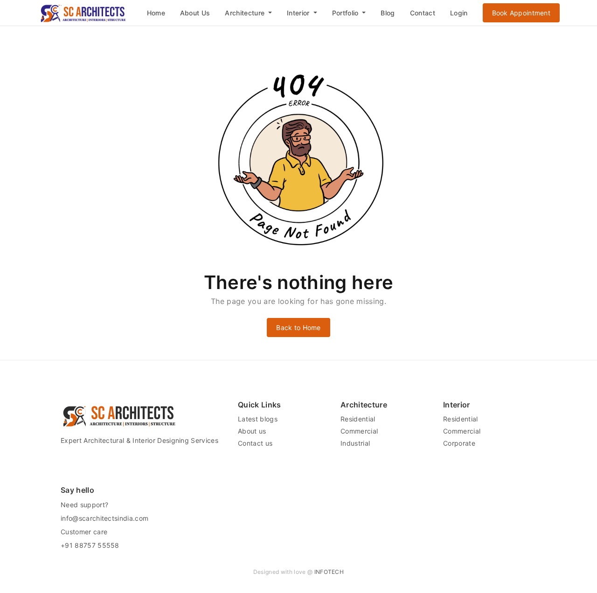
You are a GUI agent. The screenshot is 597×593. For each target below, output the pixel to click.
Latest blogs (258, 419)
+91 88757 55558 (90, 545)
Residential (357, 419)
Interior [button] (299, 13)
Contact (422, 13)
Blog (388, 13)
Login (459, 13)
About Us (195, 13)
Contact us (255, 443)
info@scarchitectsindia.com (104, 518)
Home (156, 13)
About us (252, 431)
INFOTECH (329, 571)
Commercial (359, 431)
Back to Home (298, 327)
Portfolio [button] (346, 13)
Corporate (459, 443)
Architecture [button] (245, 13)
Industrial (355, 443)
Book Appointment (521, 13)
